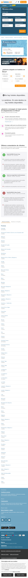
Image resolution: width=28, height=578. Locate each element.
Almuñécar (3, 253)
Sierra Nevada (4, 460)
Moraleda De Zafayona (6, 402)
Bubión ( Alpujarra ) (5, 290)
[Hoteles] (6, 2)
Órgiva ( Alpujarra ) (5, 419)
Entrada (5, 17)
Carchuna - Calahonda (6, 303)
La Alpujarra (4, 369)
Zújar (2, 481)
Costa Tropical (4, 315)
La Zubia (3, 382)
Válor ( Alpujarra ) (5, 469)
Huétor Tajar (4, 361)
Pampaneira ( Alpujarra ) (6, 427)
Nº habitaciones (5, 23)
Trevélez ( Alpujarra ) (6, 465)
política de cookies (16, 571)
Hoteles (2, 37)
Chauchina (3, 311)
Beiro (2, 278)
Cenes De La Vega (5, 307)
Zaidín (2, 477)
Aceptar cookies (20, 574)
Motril (2, 406)
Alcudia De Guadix (5, 245)
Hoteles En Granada (18, 37)
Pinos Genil (3, 436)
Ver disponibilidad (20, 85)
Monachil (3, 398)
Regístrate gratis (8, 121)
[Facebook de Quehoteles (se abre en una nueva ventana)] (2, 520)
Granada (3, 228)
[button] (23, 2)
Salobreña (3, 452)
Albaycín (3, 236)
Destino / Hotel (5, 12)
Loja (2, 394)
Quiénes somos (5, 492)
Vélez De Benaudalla (6, 473)
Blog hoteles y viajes (7, 510)
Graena (3, 336)
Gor (2, 332)
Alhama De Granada (5, 249)
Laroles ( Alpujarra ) (5, 390)
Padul (2, 423)
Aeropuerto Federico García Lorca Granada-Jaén (12, 232)
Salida (17, 17)
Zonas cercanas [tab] (5, 221)
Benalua (3, 282)
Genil (2, 328)
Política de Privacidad (14, 554)
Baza (2, 274)
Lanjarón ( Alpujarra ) (6, 386)
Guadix (2, 348)
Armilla (2, 261)
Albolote (3, 240)
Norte (2, 411)
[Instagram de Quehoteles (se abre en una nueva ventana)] (5, 520)
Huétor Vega (4, 365)
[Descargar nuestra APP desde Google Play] (4, 527)
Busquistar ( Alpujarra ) (6, 294)
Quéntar (3, 448)
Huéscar (3, 357)
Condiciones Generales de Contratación (9, 558)
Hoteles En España (9, 37)
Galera (2, 323)
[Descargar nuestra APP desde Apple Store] (12, 527)
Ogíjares (3, 415)
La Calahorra (4, 373)
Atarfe (2, 265)
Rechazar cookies (7, 574)
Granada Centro (4, 340)
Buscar (22, 31)
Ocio (11, 5)
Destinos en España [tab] (16, 221)
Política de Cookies (5, 554)
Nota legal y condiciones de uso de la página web (11, 551)
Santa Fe (3, 456)
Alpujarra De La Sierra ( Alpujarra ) (9, 257)
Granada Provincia (5, 344)
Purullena (3, 444)
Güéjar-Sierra (4, 352)
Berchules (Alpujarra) (6, 286)
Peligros (3, 431)
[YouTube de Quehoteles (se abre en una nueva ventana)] (9, 520)
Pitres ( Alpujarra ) (5, 440)
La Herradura (4, 377)
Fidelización (4, 501)
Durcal (2, 319)
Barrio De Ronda (5, 269)
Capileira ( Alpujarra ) (6, 299)
